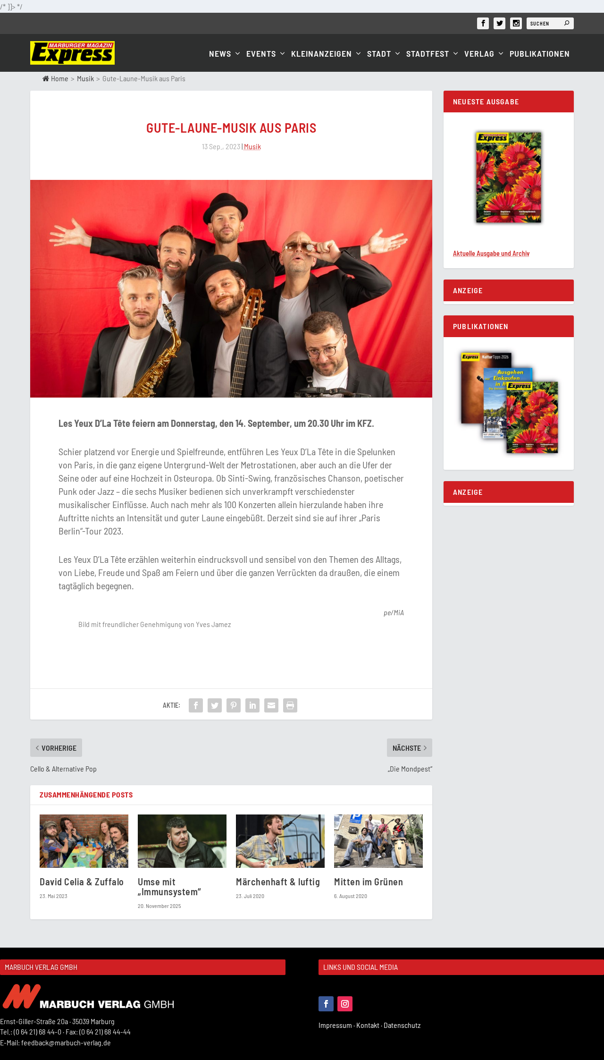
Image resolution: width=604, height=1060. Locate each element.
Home (59, 78)
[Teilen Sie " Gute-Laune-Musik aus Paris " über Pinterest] (233, 705)
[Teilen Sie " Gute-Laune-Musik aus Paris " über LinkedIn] (252, 705)
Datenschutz (403, 1024)
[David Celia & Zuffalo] (84, 841)
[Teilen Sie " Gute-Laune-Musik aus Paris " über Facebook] (195, 705)
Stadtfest (427, 54)
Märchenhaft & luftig (278, 881)
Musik (85, 78)
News (220, 54)
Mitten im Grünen (368, 881)
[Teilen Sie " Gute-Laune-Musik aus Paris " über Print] (290, 705)
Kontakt (370, 1024)
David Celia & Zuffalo (82, 881)
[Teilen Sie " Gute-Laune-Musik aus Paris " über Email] (271, 705)
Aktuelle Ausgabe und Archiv (491, 253)
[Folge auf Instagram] (344, 1003)
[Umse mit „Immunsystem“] (182, 841)
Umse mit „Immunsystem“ (169, 886)
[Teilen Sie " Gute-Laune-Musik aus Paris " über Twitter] (214, 705)
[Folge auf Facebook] (326, 1003)
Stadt (379, 54)
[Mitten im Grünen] (378, 841)
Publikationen (540, 54)
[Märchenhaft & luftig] (280, 841)
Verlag (479, 54)
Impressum (337, 1024)
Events (261, 54)
